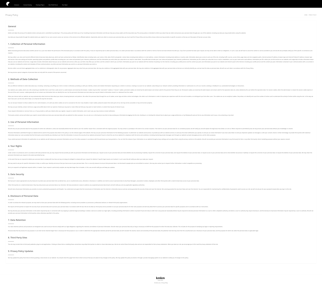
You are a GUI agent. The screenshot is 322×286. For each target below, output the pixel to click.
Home (305, 15)
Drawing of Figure (40, 5)
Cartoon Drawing (27, 5)
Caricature (16, 5)
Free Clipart (65, 5)
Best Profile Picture (53, 5)
